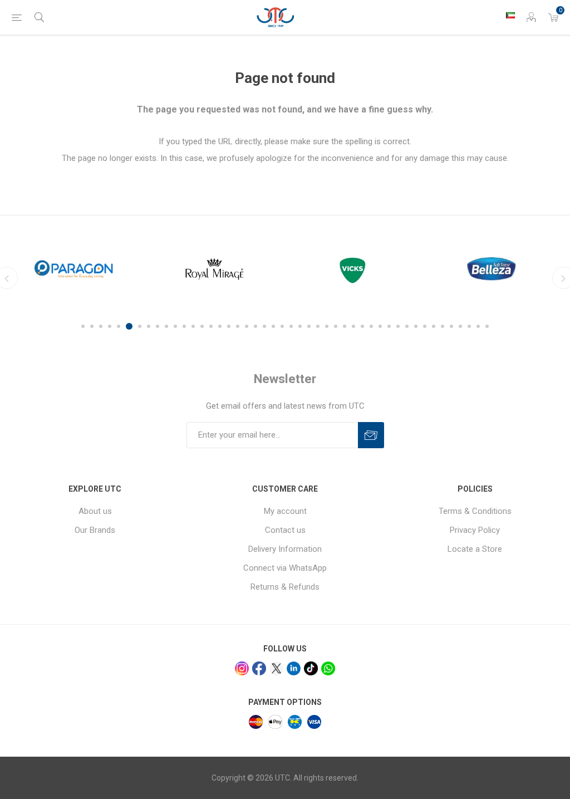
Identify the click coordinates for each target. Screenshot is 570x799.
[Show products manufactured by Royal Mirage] (160, 269)
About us (95, 511)
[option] (160, 269)
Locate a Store (475, 549)
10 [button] (166, 326)
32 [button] (362, 326)
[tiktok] (311, 668)
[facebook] (259, 668)
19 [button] (246, 326)
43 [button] (460, 326)
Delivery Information (285, 549)
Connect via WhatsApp (285, 568)
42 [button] (451, 326)
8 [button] (148, 326)
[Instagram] (242, 668)
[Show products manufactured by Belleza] (442, 269)
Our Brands (95, 530)
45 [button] (478, 326)
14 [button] (202, 326)
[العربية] (510, 15)
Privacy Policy (475, 530)
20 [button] (255, 326)
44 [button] (469, 326)
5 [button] (118, 326)
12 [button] (184, 326)
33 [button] (371, 326)
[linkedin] (294, 668)
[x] (276, 668)
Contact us (285, 530)
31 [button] (353, 326)
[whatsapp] (328, 668)
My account (285, 511)
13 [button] (193, 326)
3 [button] (100, 326)
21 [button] (264, 326)
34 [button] (380, 326)
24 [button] (291, 326)
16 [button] (220, 326)
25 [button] (300, 326)
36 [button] (398, 326)
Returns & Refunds (285, 587)
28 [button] (326, 326)
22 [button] (273, 326)
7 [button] (138, 326)
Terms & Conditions (475, 511)
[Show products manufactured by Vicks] (301, 269)
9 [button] (157, 326)
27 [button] (318, 326)
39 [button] (424, 326)
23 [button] (282, 326)
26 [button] (309, 326)
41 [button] (442, 326)
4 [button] (109, 326)
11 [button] (175, 326)
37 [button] (407, 326)
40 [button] (433, 326)
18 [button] (237, 326)
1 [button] (83, 326)
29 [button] (335, 326)
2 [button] (92, 326)
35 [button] (389, 326)
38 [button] (415, 326)
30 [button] (344, 326)
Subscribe (371, 435)
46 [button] (487, 326)
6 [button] (127, 326)
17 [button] (228, 326)
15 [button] (211, 326)
